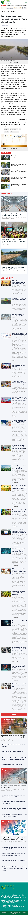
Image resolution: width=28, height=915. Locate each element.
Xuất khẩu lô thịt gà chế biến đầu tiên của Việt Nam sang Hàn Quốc (19, 365)
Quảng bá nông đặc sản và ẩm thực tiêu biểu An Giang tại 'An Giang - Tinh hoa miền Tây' (19, 487)
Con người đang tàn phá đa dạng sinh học (12, 764)
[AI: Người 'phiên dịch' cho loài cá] (6, 623)
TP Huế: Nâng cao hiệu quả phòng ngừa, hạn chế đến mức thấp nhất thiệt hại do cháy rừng (13, 241)
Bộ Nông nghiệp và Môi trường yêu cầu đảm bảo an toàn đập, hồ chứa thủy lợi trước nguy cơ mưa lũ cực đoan (14, 868)
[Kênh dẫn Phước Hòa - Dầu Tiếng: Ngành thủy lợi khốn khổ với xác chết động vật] (14, 726)
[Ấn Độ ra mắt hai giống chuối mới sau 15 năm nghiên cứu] (6, 512)
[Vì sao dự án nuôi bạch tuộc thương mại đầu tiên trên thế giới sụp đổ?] (6, 667)
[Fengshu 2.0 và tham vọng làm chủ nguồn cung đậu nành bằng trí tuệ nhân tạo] (6, 468)
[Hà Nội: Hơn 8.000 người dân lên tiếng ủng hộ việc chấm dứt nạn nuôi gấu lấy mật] (6, 650)
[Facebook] (2, 892)
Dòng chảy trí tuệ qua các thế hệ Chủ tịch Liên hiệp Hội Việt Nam (19, 685)
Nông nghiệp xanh (5, 210)
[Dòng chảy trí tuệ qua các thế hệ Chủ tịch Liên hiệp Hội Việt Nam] (6, 686)
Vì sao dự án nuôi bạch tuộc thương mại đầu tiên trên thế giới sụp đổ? (19, 666)
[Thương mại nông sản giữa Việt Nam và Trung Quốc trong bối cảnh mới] (6, 594)
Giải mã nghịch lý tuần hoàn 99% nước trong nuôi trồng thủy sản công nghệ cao (18, 550)
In (23, 149)
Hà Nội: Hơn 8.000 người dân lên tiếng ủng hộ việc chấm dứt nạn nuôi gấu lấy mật (19, 649)
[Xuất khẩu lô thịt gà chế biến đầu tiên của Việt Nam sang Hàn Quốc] (6, 366)
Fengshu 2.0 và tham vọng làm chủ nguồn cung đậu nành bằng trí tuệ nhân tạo (19, 467)
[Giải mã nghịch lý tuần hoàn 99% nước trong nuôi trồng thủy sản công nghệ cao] (6, 551)
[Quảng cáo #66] (14, 8)
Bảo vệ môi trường (8, 822)
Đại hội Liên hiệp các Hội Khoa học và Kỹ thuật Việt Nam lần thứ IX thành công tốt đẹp (19, 282)
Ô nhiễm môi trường (8, 719)
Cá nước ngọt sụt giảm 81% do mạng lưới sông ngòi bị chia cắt (13, 268)
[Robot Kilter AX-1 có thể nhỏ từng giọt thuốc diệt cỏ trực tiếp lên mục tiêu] (6, 301)
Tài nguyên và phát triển (10, 770)
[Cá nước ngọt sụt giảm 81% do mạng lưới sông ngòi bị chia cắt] (14, 257)
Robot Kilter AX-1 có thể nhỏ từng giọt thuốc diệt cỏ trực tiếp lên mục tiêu (19, 299)
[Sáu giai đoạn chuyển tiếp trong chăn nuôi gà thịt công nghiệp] (14, 204)
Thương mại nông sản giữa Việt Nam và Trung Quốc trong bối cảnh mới (19, 593)
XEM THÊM (14, 714)
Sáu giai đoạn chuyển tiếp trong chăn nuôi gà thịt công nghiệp (13, 214)
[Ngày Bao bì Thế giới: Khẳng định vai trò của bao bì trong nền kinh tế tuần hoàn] (14, 828)
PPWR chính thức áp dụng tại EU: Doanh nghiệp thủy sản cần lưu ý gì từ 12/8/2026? (19, 421)
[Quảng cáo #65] (14, 140)
